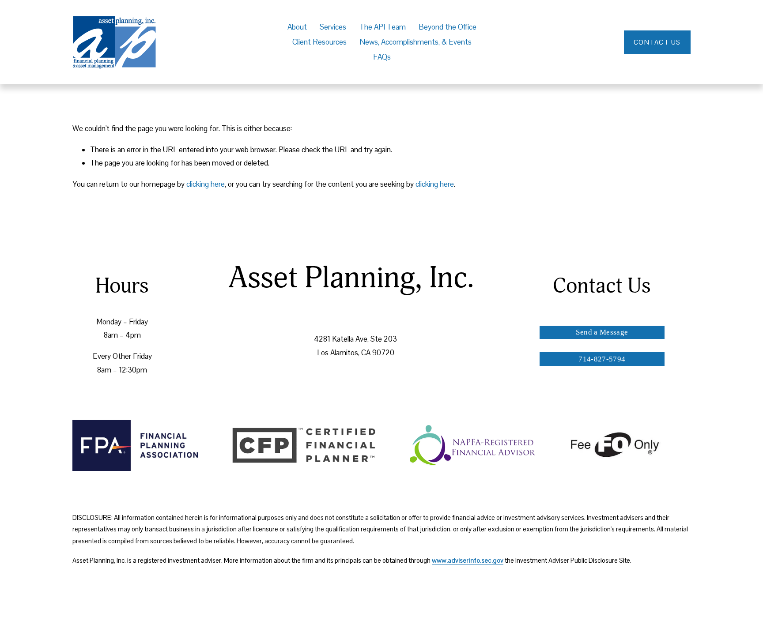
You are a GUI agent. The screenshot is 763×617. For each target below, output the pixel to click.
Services (333, 27)
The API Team (382, 27)
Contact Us (657, 42)
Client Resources (319, 42)
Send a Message (602, 332)
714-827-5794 (601, 359)
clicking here (205, 184)
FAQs (382, 57)
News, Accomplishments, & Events (415, 42)
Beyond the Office (447, 27)
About (297, 27)
